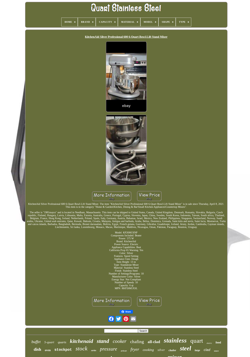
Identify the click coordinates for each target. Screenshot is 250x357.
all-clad (154, 342)
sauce (216, 351)
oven (48, 350)
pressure (108, 349)
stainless (175, 340)
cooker (119, 341)
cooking (148, 350)
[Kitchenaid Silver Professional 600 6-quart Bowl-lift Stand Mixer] (126, 77)
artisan (124, 351)
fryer (134, 349)
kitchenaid (81, 341)
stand (103, 341)
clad (207, 350)
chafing (137, 341)
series (93, 350)
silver (161, 350)
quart (196, 340)
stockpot (63, 350)
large (197, 350)
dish (37, 349)
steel (185, 348)
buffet (36, 341)
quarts (62, 342)
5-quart (49, 342)
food (218, 342)
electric (209, 343)
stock (81, 348)
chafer (172, 350)
